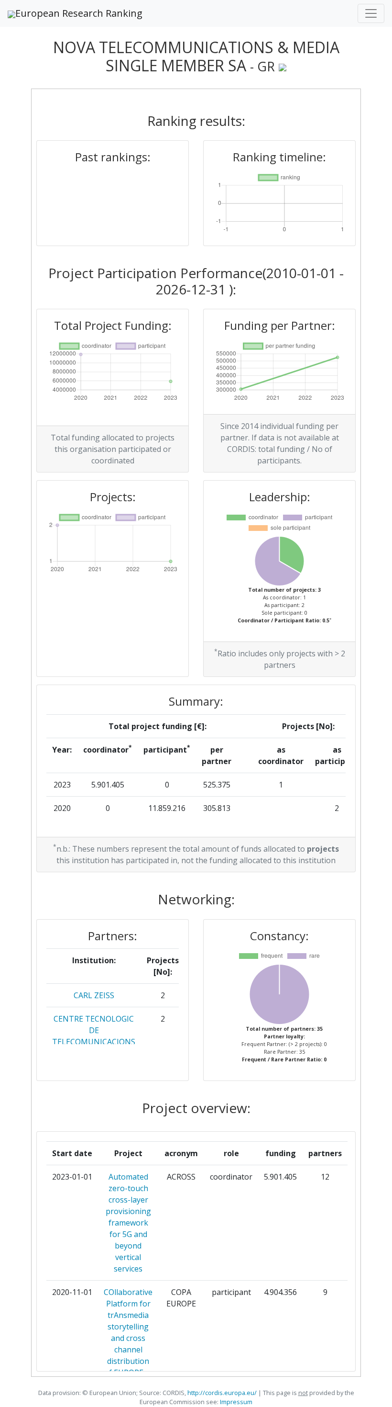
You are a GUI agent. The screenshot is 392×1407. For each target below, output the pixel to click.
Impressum (235, 1401)
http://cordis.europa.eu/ (222, 1392)
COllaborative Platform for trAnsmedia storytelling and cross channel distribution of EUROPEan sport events (128, 1338)
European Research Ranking (78, 13)
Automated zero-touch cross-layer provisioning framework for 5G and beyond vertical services (128, 1222)
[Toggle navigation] (371, 13)
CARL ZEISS (94, 995)
